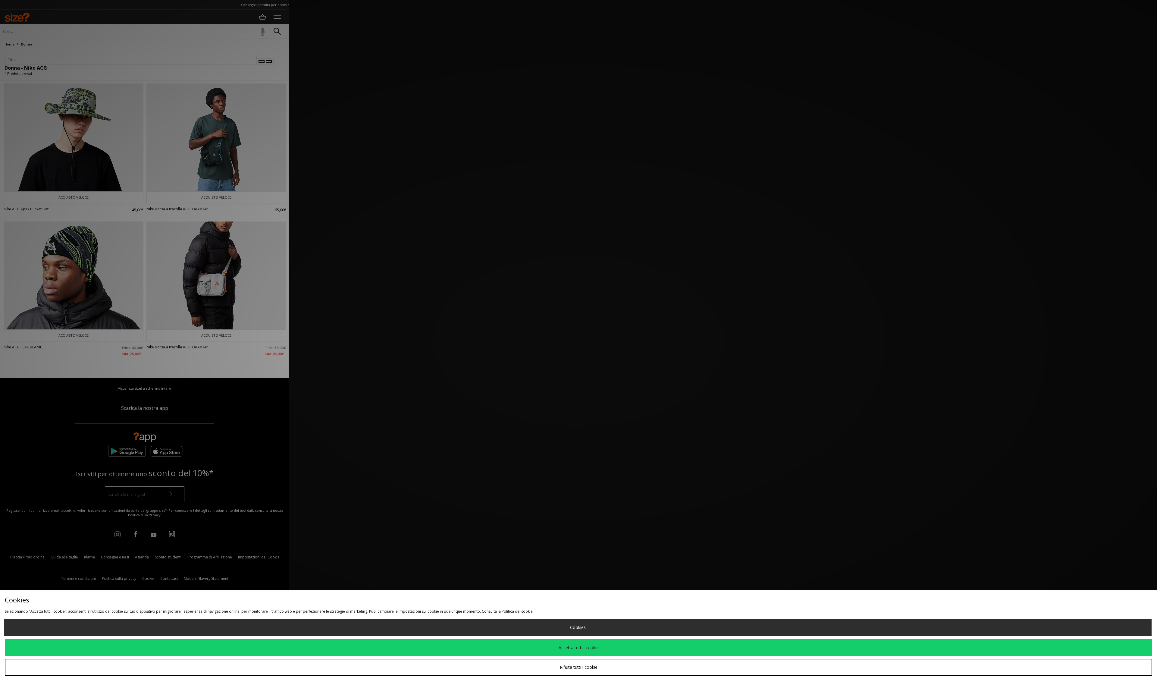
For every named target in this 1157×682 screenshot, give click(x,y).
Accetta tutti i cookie (579, 647)
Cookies (578, 627)
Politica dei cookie (517, 611)
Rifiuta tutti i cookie (578, 667)
